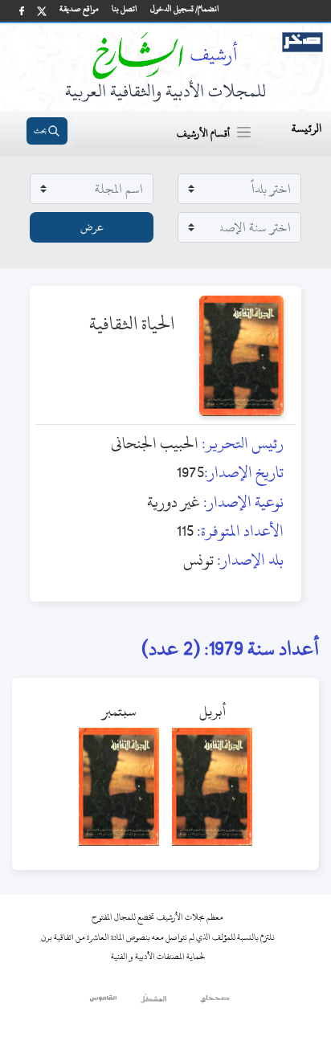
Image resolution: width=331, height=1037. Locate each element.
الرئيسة (306, 128)
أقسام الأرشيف (203, 133)
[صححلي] (214, 1002)
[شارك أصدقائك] (21, 11)
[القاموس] (104, 1002)
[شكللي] (153, 1002)
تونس (198, 559)
